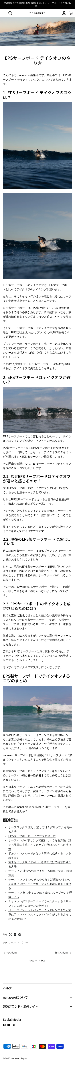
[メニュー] (4, 13)
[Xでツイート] (10, 934)
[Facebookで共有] (15, 934)
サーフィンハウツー (18, 942)
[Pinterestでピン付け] (19, 934)
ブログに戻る (37, 960)
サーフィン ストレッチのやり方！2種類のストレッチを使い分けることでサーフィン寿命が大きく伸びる (39, 884)
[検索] (12, 13)
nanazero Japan (19, 1058)
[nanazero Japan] (37, 13)
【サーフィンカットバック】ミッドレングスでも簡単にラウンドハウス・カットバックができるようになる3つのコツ (39, 914)
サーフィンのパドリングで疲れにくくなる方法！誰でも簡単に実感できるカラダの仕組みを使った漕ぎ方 (39, 845)
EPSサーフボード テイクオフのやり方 (32, 836)
